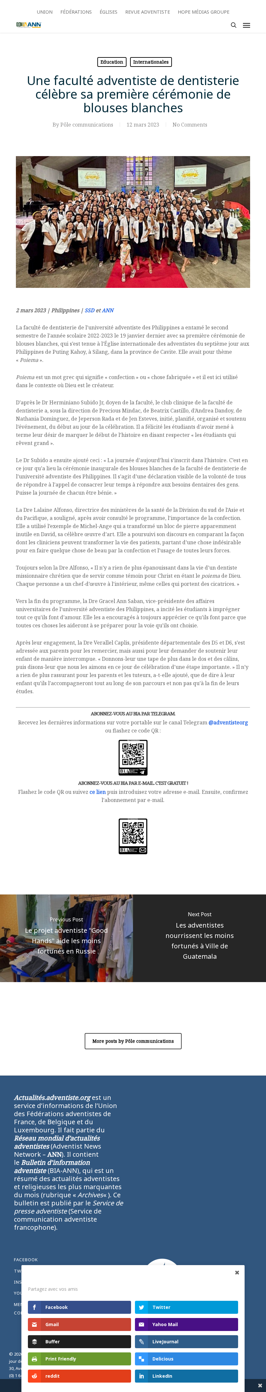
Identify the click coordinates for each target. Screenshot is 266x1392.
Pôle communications (86, 124)
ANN (107, 310)
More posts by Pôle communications (133, 1041)
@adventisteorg (228, 722)
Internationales (151, 62)
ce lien (98, 791)
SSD (89, 310)
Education (112, 62)
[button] (246, 25)
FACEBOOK (26, 1260)
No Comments (190, 124)
